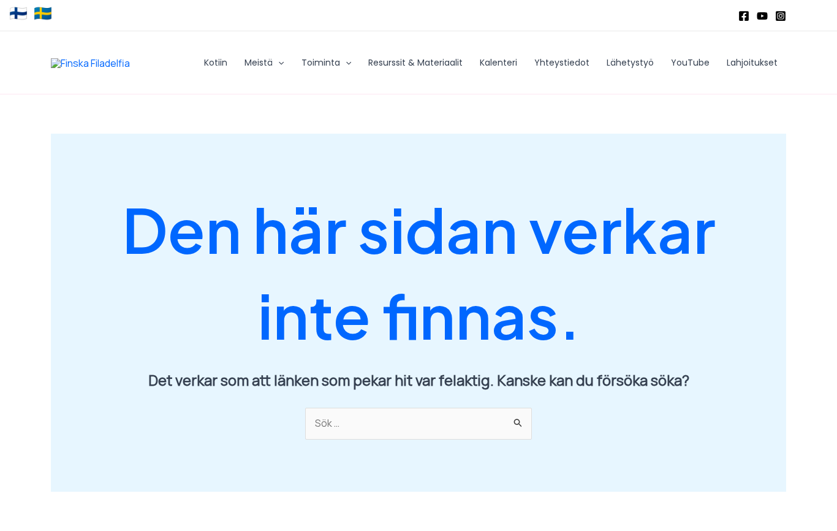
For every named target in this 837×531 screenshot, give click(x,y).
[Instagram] (780, 15)
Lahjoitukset (752, 62)
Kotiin (215, 62)
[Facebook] (743, 15)
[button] (278, 62)
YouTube (690, 62)
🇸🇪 (43, 13)
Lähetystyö (630, 62)
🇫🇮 (18, 13)
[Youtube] (762, 15)
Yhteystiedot (561, 62)
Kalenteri (498, 62)
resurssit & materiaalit (415, 62)
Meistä (258, 62)
